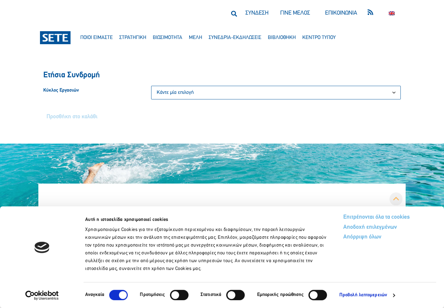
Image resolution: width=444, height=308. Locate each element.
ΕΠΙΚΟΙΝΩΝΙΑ (341, 13)
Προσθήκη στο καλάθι (72, 117)
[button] (234, 13)
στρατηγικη (132, 37)
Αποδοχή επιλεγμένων (370, 227)
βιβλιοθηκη (282, 37)
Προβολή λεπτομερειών (363, 295)
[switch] (179, 295)
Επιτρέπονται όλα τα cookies (376, 217)
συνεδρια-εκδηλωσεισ (235, 37)
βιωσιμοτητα (167, 37)
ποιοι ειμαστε (96, 37)
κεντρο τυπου (319, 37)
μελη (195, 37)
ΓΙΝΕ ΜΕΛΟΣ (295, 13)
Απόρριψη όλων (362, 237)
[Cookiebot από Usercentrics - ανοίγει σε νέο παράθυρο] (42, 295)
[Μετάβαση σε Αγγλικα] (391, 13)
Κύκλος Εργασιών (61, 90)
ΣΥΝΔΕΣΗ (256, 13)
